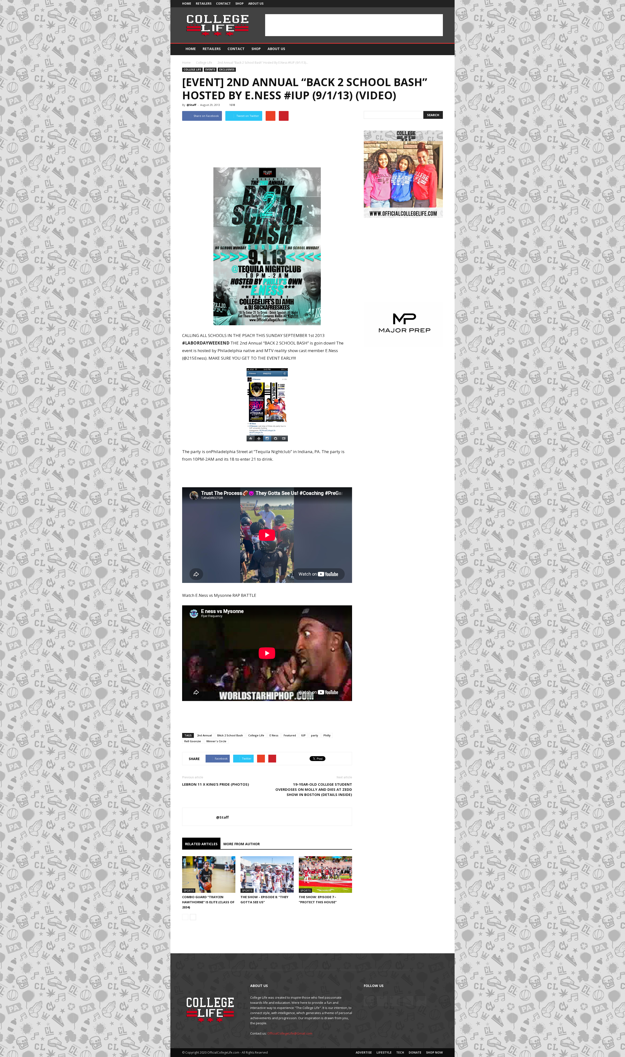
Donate (415, 1052)
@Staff (191, 105)
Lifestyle (384, 1052)
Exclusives (226, 69)
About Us (255, 3)
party (314, 735)
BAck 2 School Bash (230, 735)
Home (186, 3)
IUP (303, 735)
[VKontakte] (431, 3)
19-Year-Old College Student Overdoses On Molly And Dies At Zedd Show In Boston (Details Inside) (313, 789)
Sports (189, 890)
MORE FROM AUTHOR (241, 844)
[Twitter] (423, 3)
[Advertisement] (354, 25)
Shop (239, 3)
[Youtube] (439, 3)
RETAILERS (203, 3)
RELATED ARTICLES (201, 844)
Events (210, 69)
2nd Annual (204, 735)
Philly (327, 735)
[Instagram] (415, 3)
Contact (223, 3)
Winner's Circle (216, 741)
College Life (204, 63)
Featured (290, 735)
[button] (437, 49)
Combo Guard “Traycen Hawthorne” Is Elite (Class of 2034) (208, 902)
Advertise (364, 1052)
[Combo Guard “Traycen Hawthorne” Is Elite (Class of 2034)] (208, 874)
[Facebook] (407, 3)
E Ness (274, 735)
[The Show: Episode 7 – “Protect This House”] (325, 874)
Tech (400, 1052)
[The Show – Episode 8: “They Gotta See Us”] (267, 874)
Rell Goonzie (192, 741)
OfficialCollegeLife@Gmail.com (289, 1033)
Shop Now (434, 1052)
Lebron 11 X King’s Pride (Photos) (215, 784)
